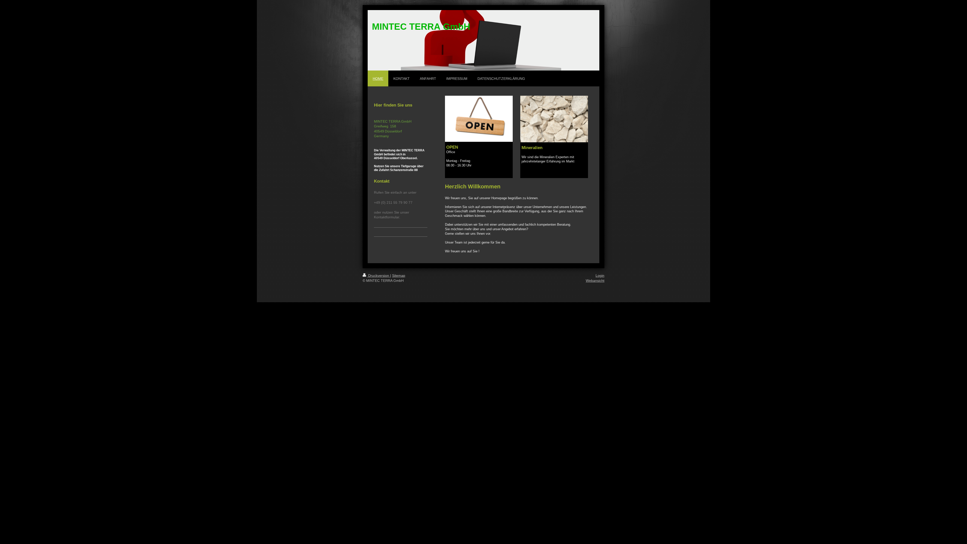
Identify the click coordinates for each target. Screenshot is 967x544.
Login (600, 276)
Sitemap (398, 276)
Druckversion (378, 276)
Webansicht (595, 281)
